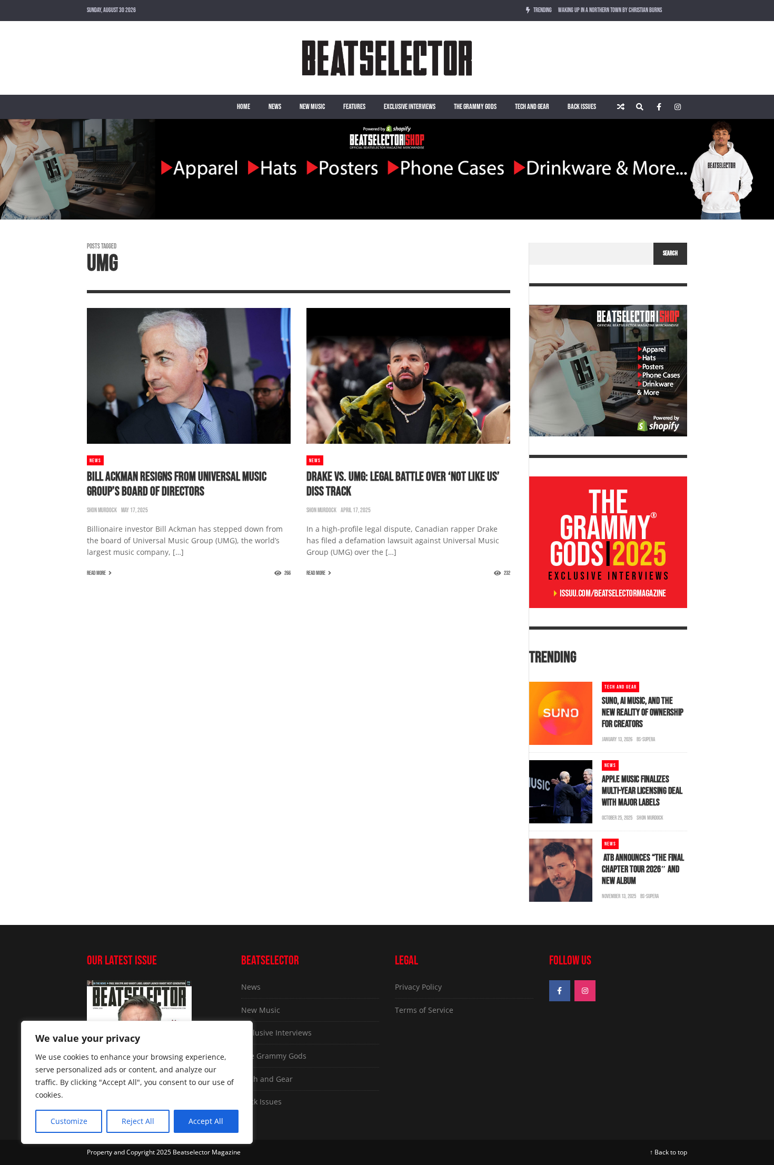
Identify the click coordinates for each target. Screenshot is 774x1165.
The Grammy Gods (475, 106)
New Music (312, 106)
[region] (137, 1082)
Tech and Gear (532, 106)
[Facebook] (658, 107)
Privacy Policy (418, 987)
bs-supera (646, 739)
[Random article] (620, 107)
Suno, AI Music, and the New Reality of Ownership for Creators (642, 712)
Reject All (138, 1121)
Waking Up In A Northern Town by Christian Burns (610, 10)
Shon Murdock (102, 510)
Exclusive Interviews (409, 106)
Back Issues (582, 106)
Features (354, 106)
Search (670, 253)
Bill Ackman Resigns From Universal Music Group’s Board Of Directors (176, 484)
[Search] (639, 107)
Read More (96, 573)
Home (243, 106)
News (275, 106)
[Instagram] (677, 107)
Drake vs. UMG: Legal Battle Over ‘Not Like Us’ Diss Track (403, 484)
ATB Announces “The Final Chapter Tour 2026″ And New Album (643, 869)
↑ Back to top (668, 1152)
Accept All (205, 1121)
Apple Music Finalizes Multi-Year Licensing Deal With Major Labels (642, 791)
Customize (69, 1121)
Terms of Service (424, 1010)
